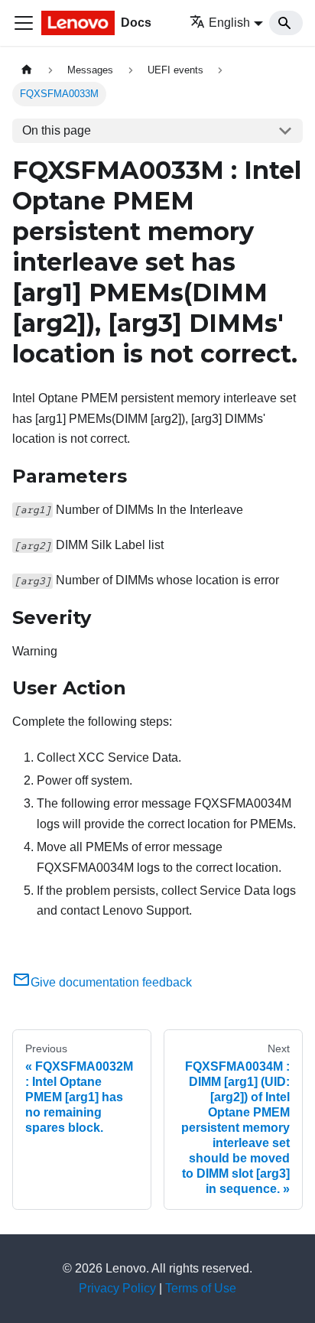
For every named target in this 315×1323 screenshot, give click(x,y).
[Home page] (26, 70)
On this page (56, 130)
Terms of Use (200, 1288)
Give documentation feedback (111, 982)
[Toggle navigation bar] (23, 22)
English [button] (229, 22)
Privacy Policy (117, 1288)
